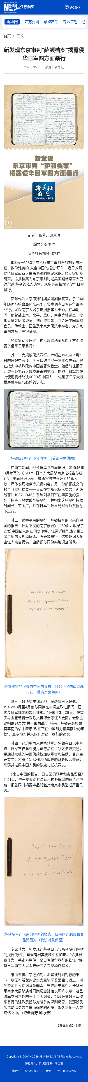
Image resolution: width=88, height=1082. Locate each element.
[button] (8, 225)
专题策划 (70, 22)
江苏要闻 (32, 22)
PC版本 (75, 7)
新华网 (12, 22)
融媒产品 (51, 22)
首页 (7, 36)
